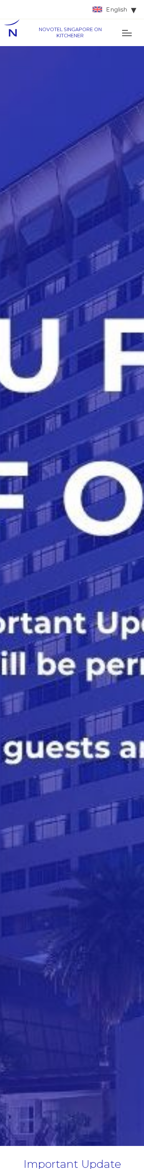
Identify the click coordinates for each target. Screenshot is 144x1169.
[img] (15, 32)
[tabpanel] (72, 596)
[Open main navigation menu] (126, 32)
